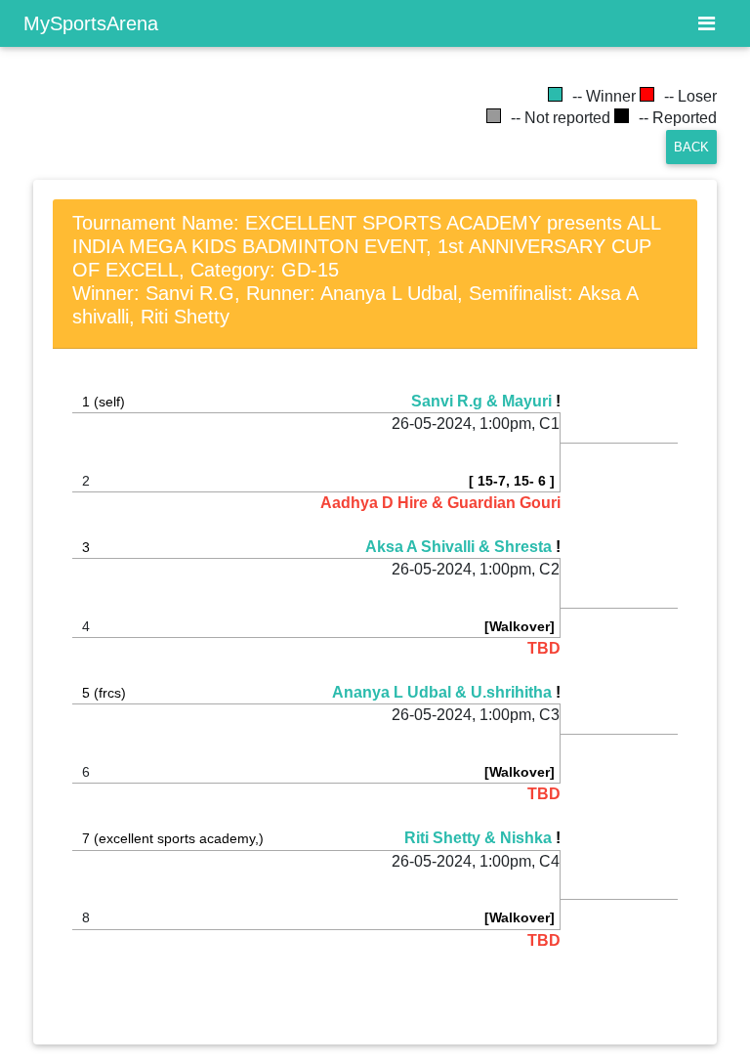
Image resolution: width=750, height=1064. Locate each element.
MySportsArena (90, 23)
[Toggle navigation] (707, 23)
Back (691, 147)
